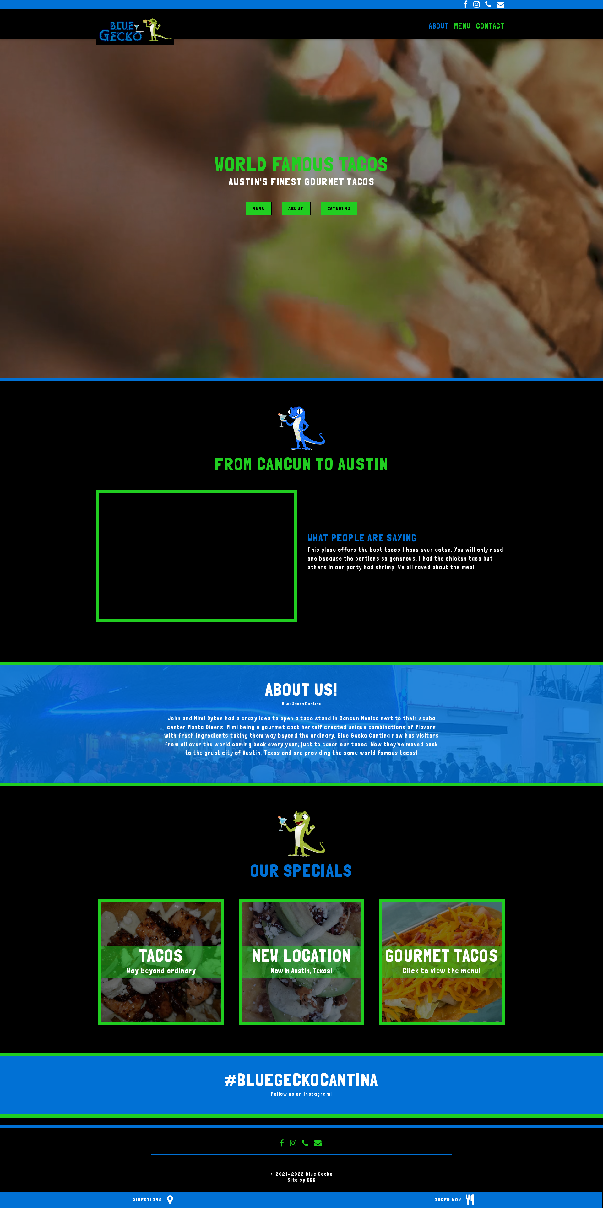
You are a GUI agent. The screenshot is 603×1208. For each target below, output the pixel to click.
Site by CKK (301, 1180)
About (296, 208)
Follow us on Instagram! (301, 1094)
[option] (196, 556)
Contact (490, 25)
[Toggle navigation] (4, 40)
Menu (258, 208)
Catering (339, 208)
